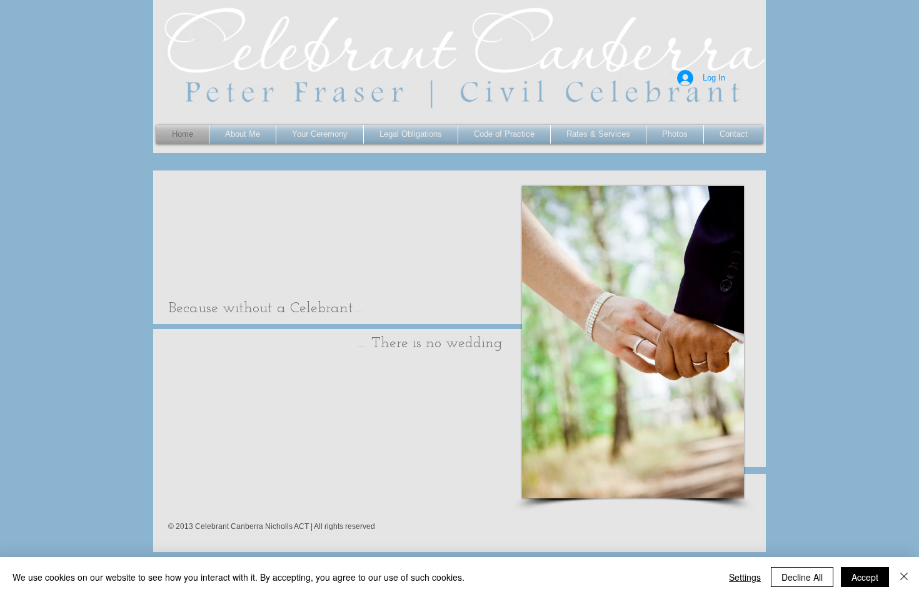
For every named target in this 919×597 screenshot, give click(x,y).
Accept (864, 577)
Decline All (802, 577)
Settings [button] (745, 577)
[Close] (903, 577)
